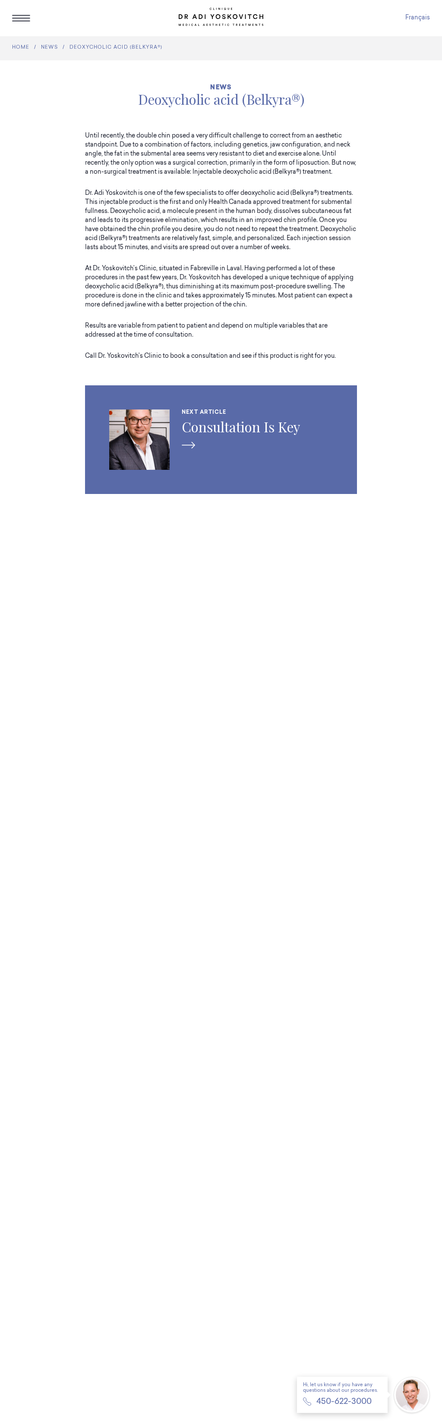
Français (417, 18)
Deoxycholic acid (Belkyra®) (115, 47)
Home (20, 47)
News (49, 47)
